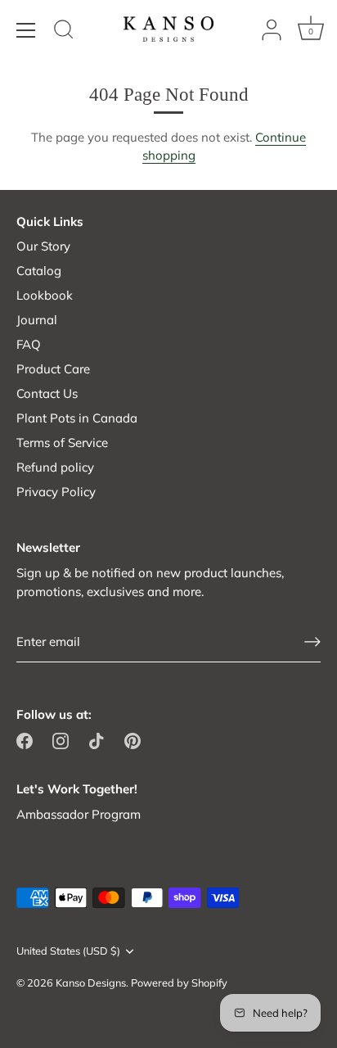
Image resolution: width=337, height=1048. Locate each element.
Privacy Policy (56, 491)
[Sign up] (312, 642)
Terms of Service (62, 442)
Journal (36, 320)
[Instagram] (60, 740)
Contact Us (47, 393)
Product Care (53, 369)
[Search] (64, 32)
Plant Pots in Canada (76, 418)
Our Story (43, 246)
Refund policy (55, 467)
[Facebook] (24, 740)
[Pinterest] (132, 740)
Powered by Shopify (179, 982)
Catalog (38, 270)
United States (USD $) (68, 951)
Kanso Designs (91, 982)
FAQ (28, 344)
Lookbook (44, 295)
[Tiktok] (96, 740)
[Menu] (26, 30)
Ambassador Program (78, 814)
